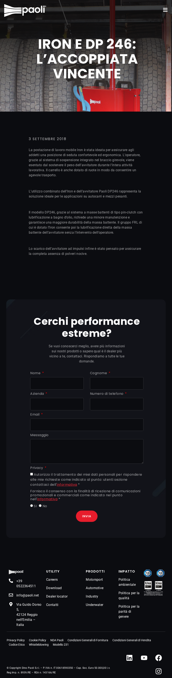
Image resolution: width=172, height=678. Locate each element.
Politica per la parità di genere (129, 611)
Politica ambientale (127, 582)
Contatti (52, 605)
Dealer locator (57, 596)
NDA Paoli (56, 640)
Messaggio (39, 435)
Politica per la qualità (129, 595)
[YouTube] (144, 658)
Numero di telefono (107, 394)
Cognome (99, 373)
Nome (36, 373)
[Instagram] (158, 671)
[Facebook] (158, 658)
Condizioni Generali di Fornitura (88, 640)
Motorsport (94, 580)
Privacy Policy (16, 640)
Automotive (94, 588)
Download (54, 588)
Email (35, 414)
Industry (92, 596)
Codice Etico (17, 644)
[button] (165, 9)
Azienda (37, 394)
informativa (67, 484)
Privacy (37, 468)
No (45, 506)
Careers (52, 580)
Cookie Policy (37, 640)
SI (35, 506)
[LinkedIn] (129, 658)
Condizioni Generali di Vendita (131, 640)
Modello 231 (61, 644)
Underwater (94, 605)
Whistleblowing (39, 644)
